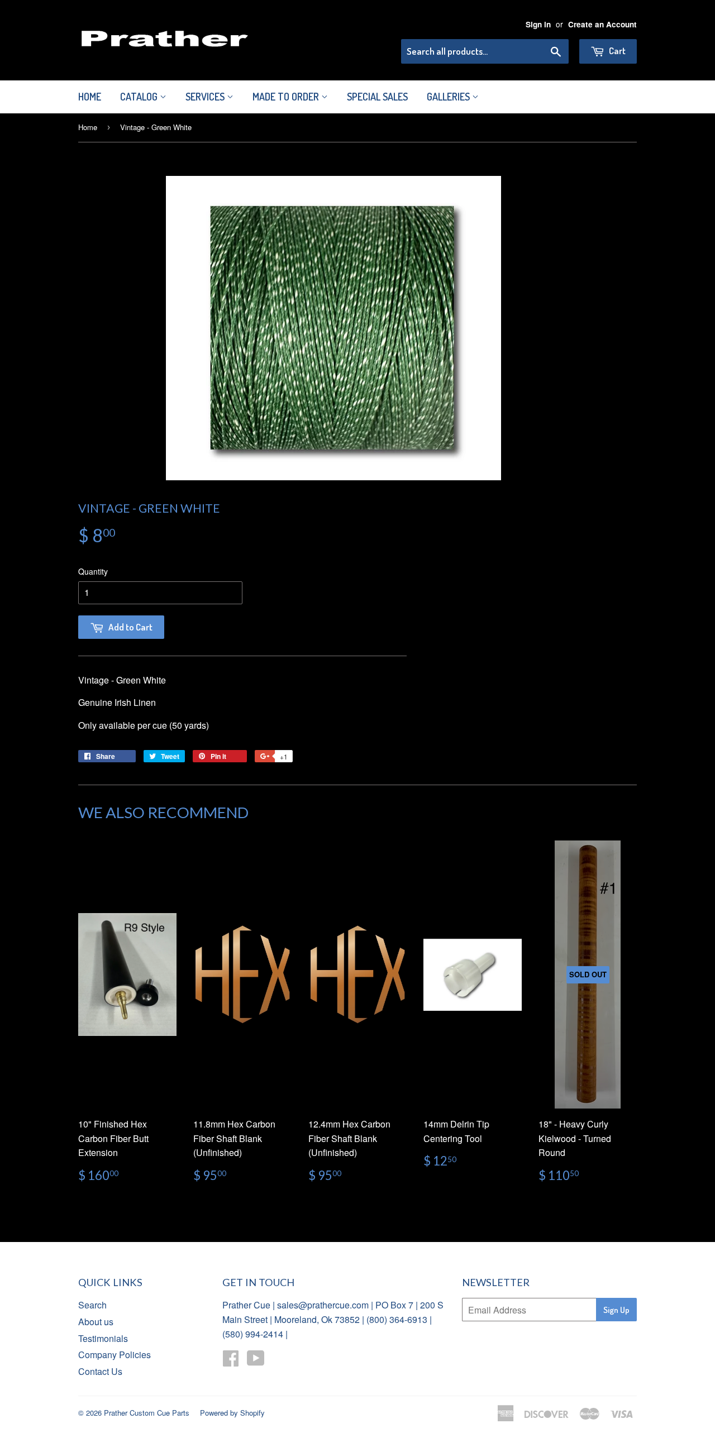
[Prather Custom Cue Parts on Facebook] (230, 1361)
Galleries (449, 96)
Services (206, 96)
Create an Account (602, 24)
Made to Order (286, 96)
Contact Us (100, 1371)
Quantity (93, 571)
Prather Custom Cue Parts (146, 1412)
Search (92, 1304)
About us (95, 1321)
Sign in (538, 24)
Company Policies (114, 1354)
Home (89, 96)
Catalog (140, 96)
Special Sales (377, 96)
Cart (616, 50)
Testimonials (103, 1338)
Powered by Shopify (232, 1412)
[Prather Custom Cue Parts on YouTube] (256, 1361)
